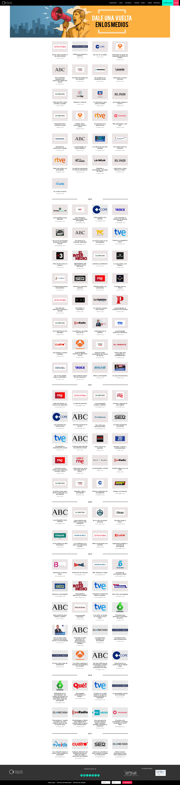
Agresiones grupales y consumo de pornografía (120, 545)
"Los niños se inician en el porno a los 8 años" (100, 616)
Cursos (150, 2)
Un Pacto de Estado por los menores (80, 78)
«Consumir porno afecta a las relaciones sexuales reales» (60, 470)
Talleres (136, 2)
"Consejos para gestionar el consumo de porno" (120, 616)
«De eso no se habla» (100, 55)
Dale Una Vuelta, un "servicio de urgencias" (60, 404)
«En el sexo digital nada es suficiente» (59, 376)
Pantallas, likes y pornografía (80, 492)
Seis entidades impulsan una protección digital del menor (60, 80)
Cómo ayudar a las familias (100, 218)
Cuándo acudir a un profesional (100, 287)
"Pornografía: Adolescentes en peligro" (80, 695)
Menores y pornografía (60, 594)
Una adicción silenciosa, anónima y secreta (60, 309)
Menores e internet (80, 102)
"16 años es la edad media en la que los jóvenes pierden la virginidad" (100, 695)
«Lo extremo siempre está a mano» (100, 308)
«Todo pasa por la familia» (100, 331)
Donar (176, 2)
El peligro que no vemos (120, 287)
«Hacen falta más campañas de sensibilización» (120, 354)
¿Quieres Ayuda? (168, 2)
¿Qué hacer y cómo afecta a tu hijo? (120, 169)
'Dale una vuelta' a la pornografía (60, 169)
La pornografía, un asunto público (80, 147)
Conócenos (113, 2)
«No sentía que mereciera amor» (100, 425)
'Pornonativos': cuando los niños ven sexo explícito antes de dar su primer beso (60, 722)
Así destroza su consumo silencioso (80, 241)
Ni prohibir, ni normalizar (80, 308)
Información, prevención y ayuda (60, 147)
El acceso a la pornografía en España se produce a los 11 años (120, 722)
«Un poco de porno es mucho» (80, 425)
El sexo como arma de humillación (60, 663)
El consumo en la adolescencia (100, 124)
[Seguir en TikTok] (98, 775)
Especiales (157, 2)
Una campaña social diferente (60, 218)
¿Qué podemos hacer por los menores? (80, 376)
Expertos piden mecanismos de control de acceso (100, 354)
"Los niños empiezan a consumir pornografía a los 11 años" (80, 664)
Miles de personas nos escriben (100, 544)
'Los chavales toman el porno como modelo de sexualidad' (60, 753)
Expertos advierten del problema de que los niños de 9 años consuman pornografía (80, 754)
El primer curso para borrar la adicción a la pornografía (60, 493)
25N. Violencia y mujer (100, 572)
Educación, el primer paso (60, 573)
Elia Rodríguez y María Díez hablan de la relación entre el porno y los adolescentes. (80, 722)
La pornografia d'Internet (80, 616)
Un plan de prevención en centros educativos (80, 169)
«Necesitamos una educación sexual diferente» (80, 265)
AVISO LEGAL (51, 782)
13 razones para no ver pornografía (100, 241)
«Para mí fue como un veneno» (60, 264)
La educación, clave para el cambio (100, 102)
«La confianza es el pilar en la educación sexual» (80, 545)
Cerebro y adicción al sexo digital (120, 404)
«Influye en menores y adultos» (80, 55)
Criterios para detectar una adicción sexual (80, 447)
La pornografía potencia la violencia (120, 331)
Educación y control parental (120, 78)
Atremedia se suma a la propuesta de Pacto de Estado (120, 56)
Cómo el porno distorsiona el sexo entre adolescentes (120, 753)
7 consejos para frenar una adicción (60, 287)
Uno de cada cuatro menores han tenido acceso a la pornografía (60, 639)
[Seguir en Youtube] (84, 775)
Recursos (128, 2)
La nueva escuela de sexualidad (120, 425)
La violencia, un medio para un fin (80, 331)
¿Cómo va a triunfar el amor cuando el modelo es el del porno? (100, 753)
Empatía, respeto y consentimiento (120, 447)
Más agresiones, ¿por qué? (120, 124)
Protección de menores (80, 572)
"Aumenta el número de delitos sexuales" (100, 594)
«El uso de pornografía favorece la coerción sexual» (60, 242)
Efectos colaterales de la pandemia (100, 492)
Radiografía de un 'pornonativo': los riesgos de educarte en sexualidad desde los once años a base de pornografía (60, 697)
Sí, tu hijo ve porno (60, 191)
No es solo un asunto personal (100, 521)
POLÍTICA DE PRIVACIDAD (64, 782)
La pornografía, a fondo (100, 468)
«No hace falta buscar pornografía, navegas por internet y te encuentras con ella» (100, 665)
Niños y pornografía (100, 375)
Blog (120, 2)
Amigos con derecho (120, 491)
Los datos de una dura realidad (100, 147)
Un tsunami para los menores (120, 147)
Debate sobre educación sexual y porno (80, 125)
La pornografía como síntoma (60, 520)
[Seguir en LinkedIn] (93, 775)
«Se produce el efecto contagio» (60, 353)
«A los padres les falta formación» (60, 544)
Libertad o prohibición (100, 264)
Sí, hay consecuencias (120, 375)
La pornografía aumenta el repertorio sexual (80, 354)
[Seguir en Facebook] (90, 775)
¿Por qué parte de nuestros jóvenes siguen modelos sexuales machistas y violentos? (100, 723)
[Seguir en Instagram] (81, 775)
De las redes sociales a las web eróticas (60, 55)
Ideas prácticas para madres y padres (60, 615)
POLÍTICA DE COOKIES (79, 782)
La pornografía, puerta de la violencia (120, 694)
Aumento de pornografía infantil (120, 573)
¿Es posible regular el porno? (120, 102)
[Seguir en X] (87, 775)
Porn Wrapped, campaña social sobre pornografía (80, 219)
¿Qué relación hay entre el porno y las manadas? (79, 522)
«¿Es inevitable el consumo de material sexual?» (120, 219)
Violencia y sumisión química (80, 287)
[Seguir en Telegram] (95, 775)
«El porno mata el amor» (120, 521)
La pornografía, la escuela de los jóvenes (120, 308)
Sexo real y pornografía (120, 594)
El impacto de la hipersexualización (120, 638)
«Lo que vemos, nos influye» (120, 264)
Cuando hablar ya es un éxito (120, 469)
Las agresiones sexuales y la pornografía (100, 639)
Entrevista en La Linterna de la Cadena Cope (120, 664)
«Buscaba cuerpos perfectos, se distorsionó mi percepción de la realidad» (80, 640)
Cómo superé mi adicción (100, 447)
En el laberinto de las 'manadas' (60, 331)
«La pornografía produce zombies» (100, 404)
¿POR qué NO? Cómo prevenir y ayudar (60, 102)
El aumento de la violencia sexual (60, 124)
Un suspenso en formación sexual (100, 78)
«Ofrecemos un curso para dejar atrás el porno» (80, 470)
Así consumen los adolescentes (60, 425)
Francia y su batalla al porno (120, 241)
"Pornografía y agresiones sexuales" (80, 594)
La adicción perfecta (80, 403)
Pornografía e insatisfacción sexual (60, 447)
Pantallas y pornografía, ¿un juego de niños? (100, 170)
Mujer (143, 2)
